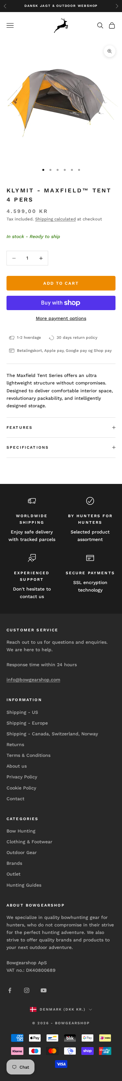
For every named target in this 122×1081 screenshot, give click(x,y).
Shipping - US (22, 712)
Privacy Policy (22, 776)
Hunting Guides (24, 885)
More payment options (61, 318)
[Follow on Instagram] (26, 990)
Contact (15, 798)
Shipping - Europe (27, 723)
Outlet (13, 874)
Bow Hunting (21, 830)
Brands (14, 863)
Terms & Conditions (28, 755)
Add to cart (61, 283)
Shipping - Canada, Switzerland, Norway (52, 733)
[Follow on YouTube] (43, 990)
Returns (15, 744)
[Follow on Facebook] (10, 990)
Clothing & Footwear (29, 841)
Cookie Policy (21, 787)
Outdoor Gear (22, 852)
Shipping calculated (55, 219)
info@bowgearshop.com (33, 679)
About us (17, 766)
